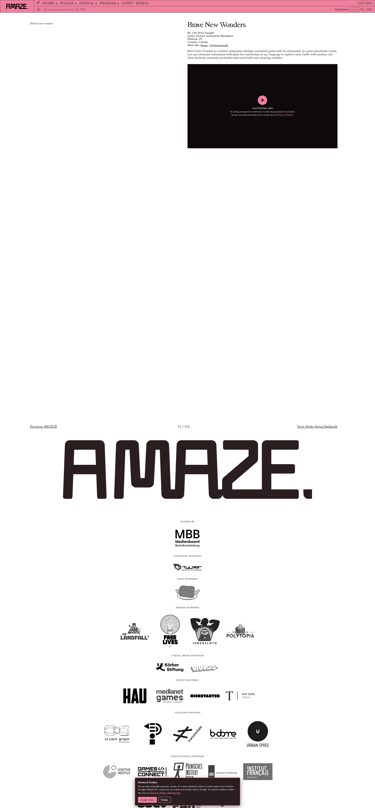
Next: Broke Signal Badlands (317, 426)
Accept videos (147, 799)
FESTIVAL (87, 3)
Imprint (175, 792)
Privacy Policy (285, 114)
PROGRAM (108, 3)
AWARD (48, 3)
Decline (164, 799)
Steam (204, 45)
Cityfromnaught (218, 45)
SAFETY (127, 3)
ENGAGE (67, 3)
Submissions (342, 9)
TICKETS (142, 3)
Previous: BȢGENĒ (43, 426)
